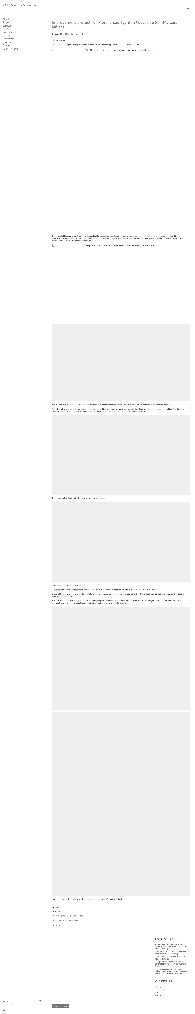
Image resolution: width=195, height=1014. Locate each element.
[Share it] (82, 33)
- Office (158, 992)
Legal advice (7, 1007)
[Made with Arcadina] (20, 1010)
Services (7, 25)
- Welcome (159, 989)
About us (7, 19)
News (6, 28)
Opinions (7, 42)
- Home (158, 987)
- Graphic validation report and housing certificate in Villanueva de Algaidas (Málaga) (171, 963)
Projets (6, 22)
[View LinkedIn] (7, 1001)
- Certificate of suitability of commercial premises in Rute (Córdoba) (172, 952)
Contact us (8, 45)
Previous (56, 1006)
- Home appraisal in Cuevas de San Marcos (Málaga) (170, 957)
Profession (9, 38)
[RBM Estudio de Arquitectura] (19, 5)
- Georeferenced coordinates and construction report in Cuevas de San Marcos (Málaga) (171, 946)
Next (66, 1006)
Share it (55, 925)
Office (7, 35)
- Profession (160, 995)
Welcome (8, 32)
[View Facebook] (4, 1001)
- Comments (75, 34)
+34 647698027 (11, 48)
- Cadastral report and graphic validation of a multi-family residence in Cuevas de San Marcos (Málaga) (172, 971)
